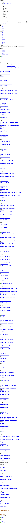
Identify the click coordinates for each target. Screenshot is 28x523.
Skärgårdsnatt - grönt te (4, 492)
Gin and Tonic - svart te (4, 269)
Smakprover (3, 33)
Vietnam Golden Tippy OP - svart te (13, 64)
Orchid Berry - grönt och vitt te (5, 141)
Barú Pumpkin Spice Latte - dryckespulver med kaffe (9, 436)
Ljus (2, 40)
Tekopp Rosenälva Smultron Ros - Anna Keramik (9, 284)
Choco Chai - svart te (4, 275)
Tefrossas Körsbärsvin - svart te (5, 483)
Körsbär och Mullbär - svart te (5, 301)
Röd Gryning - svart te (4, 465)
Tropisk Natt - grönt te (4, 135)
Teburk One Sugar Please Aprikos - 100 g (7, 237)
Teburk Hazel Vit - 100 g (4, 398)
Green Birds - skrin (3, 224)
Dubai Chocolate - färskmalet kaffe (6, 326)
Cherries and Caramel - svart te (5, 118)
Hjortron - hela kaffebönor (5, 455)
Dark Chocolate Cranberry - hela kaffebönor (8, 385)
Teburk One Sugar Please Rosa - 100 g (7, 243)
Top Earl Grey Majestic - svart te (6, 474)
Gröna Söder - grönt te (4, 186)
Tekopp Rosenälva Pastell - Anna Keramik (7, 294)
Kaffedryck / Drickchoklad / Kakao (5, 36)
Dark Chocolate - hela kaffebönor (6, 262)
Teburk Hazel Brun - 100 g (5, 391)
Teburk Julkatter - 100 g (4, 410)
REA (2, 43)
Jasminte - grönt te (3, 506)
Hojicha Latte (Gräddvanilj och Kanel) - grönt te (8, 90)
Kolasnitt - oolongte (3, 128)
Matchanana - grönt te (4, 103)
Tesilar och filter (3, 39)
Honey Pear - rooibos (4, 201)
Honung (2, 37)
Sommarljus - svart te (4, 77)
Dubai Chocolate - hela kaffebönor (6, 335)
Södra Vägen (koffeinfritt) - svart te (6, 179)
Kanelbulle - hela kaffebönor (5, 154)
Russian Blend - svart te (4, 313)
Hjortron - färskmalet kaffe (5, 449)
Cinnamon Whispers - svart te (5, 366)
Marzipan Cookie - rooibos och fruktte (7, 372)
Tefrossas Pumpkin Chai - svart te (6, 479)
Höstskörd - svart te (3, 432)
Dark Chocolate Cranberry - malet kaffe (7, 381)
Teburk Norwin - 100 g (4, 404)
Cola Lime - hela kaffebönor (5, 71)
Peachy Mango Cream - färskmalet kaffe (7, 205)
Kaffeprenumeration (4, 35)
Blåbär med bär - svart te (4, 352)
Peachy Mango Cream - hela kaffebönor (7, 211)
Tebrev (2, 34)
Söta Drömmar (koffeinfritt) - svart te (6, 160)
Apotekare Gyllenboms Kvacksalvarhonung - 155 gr (9, 488)
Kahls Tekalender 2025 (4, 358)
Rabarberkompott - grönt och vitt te (6, 320)
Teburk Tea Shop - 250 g (4, 442)
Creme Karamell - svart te (5, 501)
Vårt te (2, 32)
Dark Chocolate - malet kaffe (5, 256)
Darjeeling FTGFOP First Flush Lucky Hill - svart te (9, 122)
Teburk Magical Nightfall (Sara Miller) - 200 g (8, 417)
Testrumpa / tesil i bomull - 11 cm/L (6, 96)
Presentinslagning (3, 42)
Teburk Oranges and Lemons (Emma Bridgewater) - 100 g (10, 192)
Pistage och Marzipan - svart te (5, 497)
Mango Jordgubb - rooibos (5, 218)
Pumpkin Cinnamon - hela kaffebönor (7, 339)
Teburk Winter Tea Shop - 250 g (6, 423)
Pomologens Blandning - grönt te (6, 84)
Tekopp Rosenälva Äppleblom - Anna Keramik (8, 288)
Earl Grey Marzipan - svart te (5, 307)
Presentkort (3, 41)
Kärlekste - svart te (3, 167)
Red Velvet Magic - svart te (5, 109)
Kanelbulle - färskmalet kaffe (5, 147)
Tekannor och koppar (4, 38)
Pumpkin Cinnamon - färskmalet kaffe (7, 345)
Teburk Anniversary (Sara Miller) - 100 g (7, 230)
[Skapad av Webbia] (2, 522)
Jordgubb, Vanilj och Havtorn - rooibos (7, 173)
